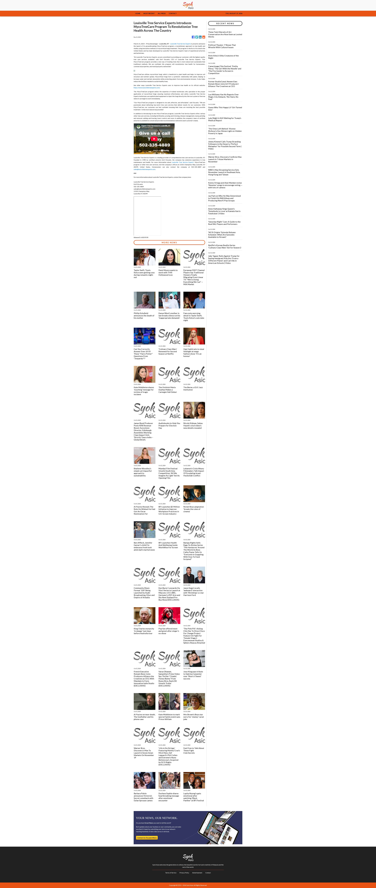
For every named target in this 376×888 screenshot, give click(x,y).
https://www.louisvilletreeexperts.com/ (147, 88)
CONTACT (173, 13)
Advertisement (197, 873)
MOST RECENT (149, 13)
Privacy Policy (184, 873)
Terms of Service (170, 873)
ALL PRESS (162, 13)
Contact (208, 873)
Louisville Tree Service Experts (180, 44)
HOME (137, 13)
